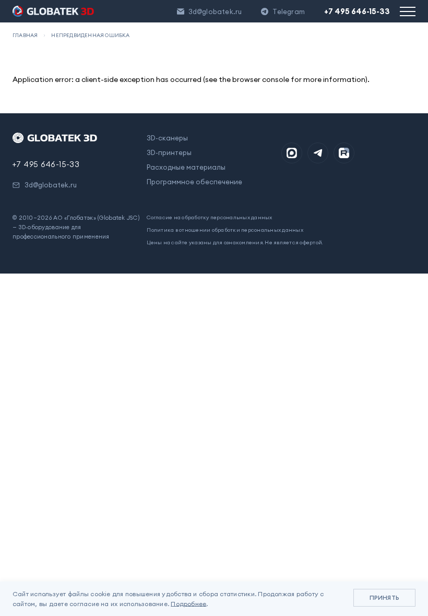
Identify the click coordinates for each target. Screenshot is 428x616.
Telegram (288, 11)
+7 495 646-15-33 (357, 11)
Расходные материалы (186, 167)
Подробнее (188, 604)
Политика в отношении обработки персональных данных (225, 230)
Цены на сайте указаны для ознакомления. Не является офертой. (235, 242)
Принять (384, 597)
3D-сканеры (167, 138)
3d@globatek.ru (215, 11)
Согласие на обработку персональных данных (209, 217)
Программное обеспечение (194, 181)
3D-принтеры (169, 152)
